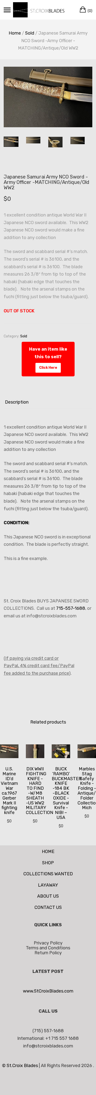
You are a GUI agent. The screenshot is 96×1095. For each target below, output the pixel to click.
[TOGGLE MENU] (7, 9)
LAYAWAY (48, 885)
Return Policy (48, 952)
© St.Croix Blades (20, 1065)
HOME (48, 851)
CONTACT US (48, 907)
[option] (48, 97)
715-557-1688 (70, 608)
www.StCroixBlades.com (48, 991)
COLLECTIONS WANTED (48, 874)
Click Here (48, 368)
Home (15, 33)
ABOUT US (48, 896)
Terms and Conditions (48, 948)
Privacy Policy (48, 943)
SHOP (48, 863)
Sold (29, 33)
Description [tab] (17, 402)
